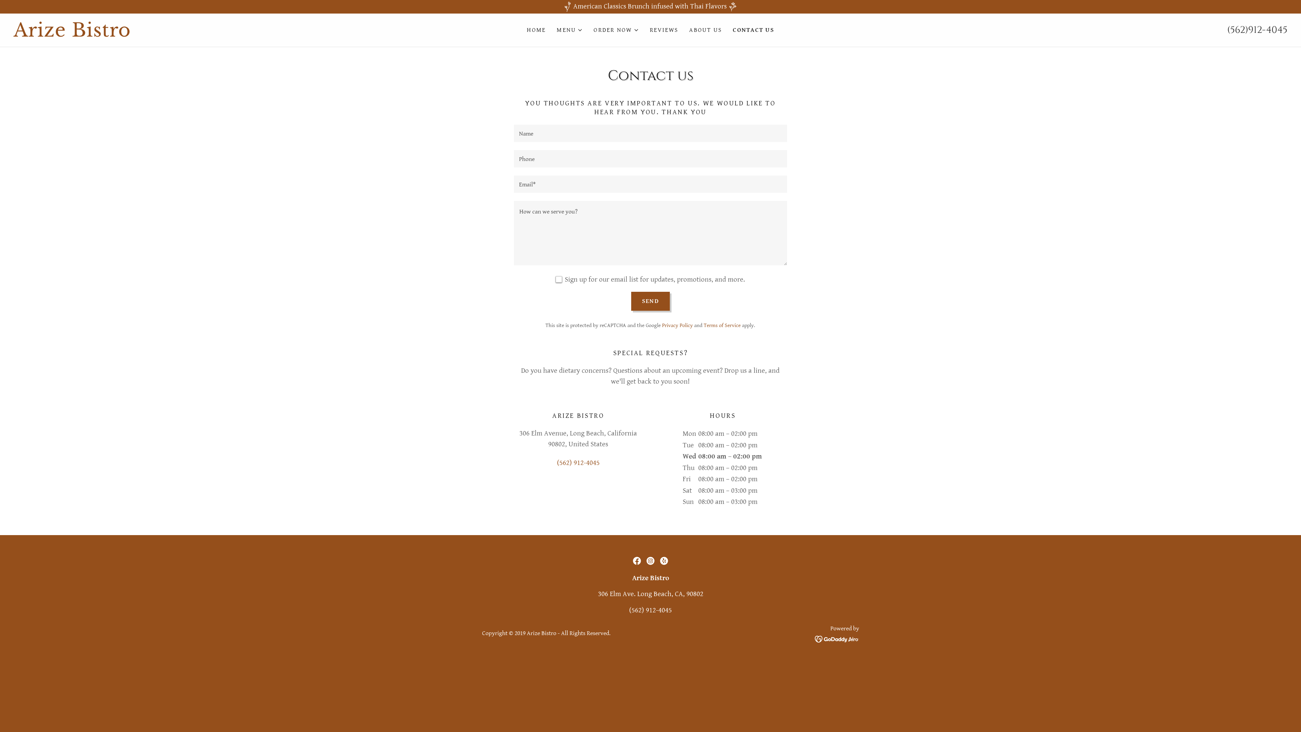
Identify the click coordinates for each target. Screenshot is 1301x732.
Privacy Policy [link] (677, 325)
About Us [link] (705, 30)
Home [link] (536, 30)
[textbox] (650, 133)
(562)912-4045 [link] (1257, 30)
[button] (570, 30)
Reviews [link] (664, 30)
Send (650, 301)
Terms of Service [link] (722, 325)
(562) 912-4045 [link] (578, 463)
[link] (173, 34)
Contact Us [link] (753, 30)
